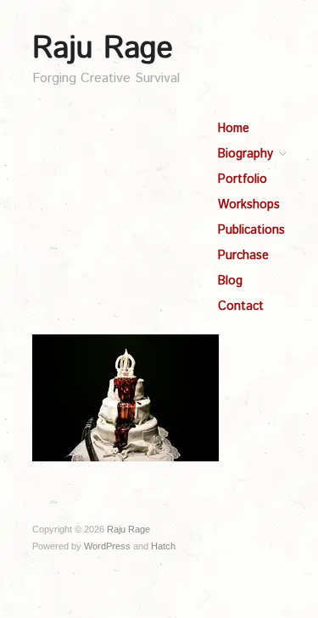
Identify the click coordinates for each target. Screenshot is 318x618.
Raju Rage (102, 49)
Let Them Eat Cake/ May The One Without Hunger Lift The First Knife (135, 430)
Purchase (243, 256)
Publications (251, 230)
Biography (245, 154)
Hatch (163, 546)
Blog (230, 281)
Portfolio (242, 179)
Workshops (249, 205)
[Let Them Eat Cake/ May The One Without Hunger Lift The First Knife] (125, 397)
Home (233, 129)
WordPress (107, 546)
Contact (241, 306)
